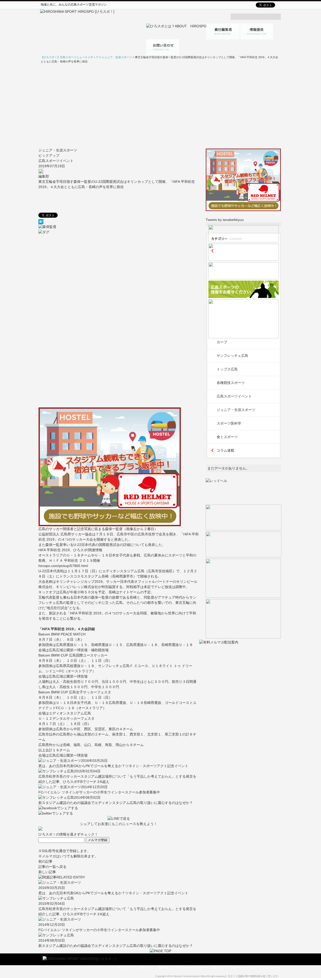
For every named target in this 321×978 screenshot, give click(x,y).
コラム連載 (225, 450)
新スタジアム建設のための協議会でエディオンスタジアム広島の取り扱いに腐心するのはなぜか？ (115, 803)
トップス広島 (227, 369)
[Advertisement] (160, 105)
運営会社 (144, 967)
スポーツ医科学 (229, 423)
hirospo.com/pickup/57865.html (63, 566)
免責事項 (163, 967)
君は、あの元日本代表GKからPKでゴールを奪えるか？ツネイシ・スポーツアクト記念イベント (113, 766)
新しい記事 (47, 872)
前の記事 (45, 861)
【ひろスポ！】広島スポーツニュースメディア (70, 57)
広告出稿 (216, 967)
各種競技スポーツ (231, 383)
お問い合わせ (270, 967)
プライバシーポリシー (190, 967)
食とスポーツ (227, 437)
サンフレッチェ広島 (232, 356)
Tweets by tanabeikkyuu (225, 220)
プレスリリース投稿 (242, 967)
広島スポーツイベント (55, 161)
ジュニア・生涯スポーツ (57, 150)
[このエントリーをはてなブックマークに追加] (118, 221)
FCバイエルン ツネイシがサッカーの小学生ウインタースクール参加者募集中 (99, 792)
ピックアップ (48, 155)
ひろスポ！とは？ (121, 967)
